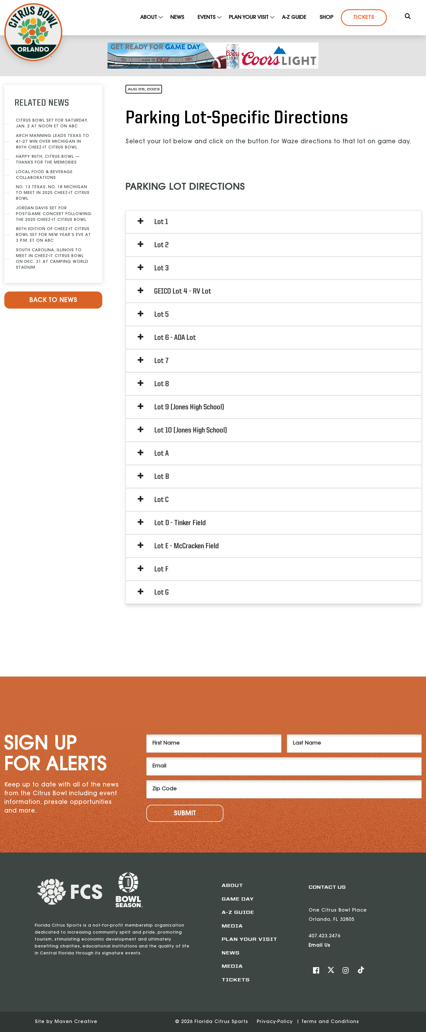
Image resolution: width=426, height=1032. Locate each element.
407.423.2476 (325, 936)
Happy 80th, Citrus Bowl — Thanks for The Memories (48, 160)
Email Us (319, 945)
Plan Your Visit (249, 17)
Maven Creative (75, 1022)
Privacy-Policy (275, 1022)
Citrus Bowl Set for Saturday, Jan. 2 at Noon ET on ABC (52, 124)
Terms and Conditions (330, 1022)
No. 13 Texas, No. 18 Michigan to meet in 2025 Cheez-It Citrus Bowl (53, 193)
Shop (326, 17)
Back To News (53, 300)
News (177, 17)
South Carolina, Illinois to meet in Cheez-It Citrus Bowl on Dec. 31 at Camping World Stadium (52, 259)
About (148, 17)
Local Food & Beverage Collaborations (44, 175)
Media (232, 926)
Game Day (238, 899)
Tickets (363, 17)
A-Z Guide (294, 17)
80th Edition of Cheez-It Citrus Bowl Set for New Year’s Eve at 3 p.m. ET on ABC (53, 235)
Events (207, 17)
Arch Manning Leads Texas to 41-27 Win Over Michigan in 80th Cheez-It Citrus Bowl (52, 142)
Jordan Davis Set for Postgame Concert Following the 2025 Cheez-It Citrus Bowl (54, 214)
